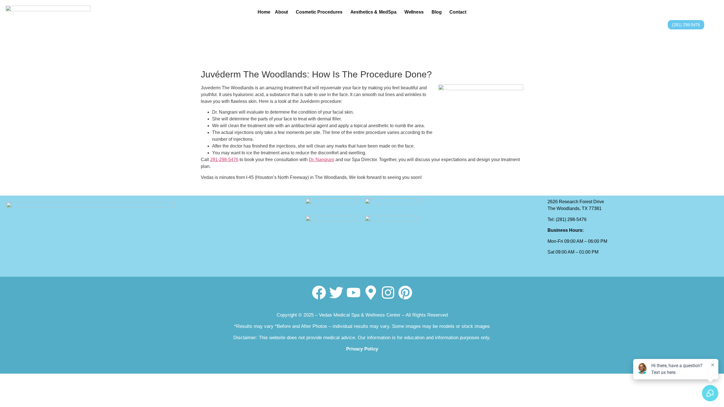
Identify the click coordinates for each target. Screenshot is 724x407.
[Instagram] (388, 292)
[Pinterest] (405, 292)
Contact (457, 12)
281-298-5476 (224, 159)
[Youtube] (353, 292)
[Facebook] (319, 292)
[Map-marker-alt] (371, 292)
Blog (437, 12)
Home (264, 12)
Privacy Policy (362, 349)
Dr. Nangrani (321, 159)
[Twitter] (336, 292)
